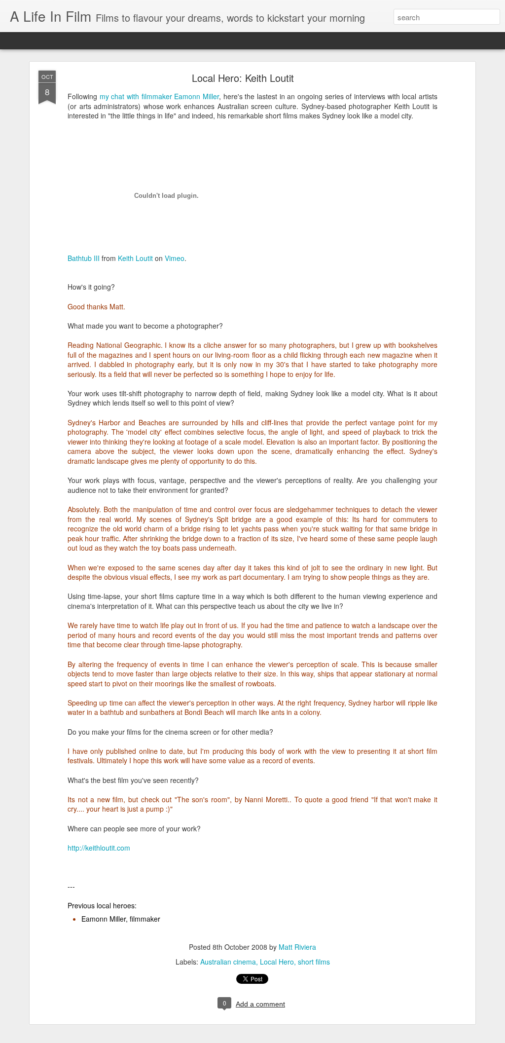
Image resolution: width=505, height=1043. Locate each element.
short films (314, 962)
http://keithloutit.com (99, 848)
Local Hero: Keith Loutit (243, 78)
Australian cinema (228, 962)
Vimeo (174, 258)
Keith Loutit (135, 258)
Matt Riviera (297, 947)
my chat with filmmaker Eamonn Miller (159, 96)
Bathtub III (84, 258)
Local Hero (277, 962)
